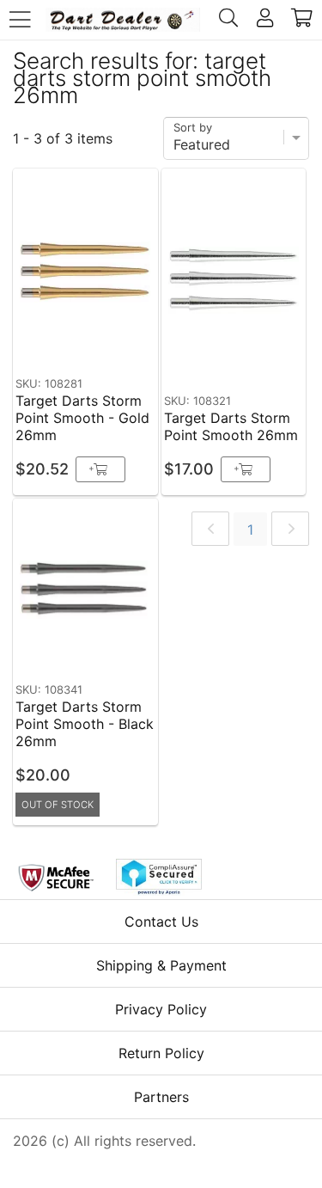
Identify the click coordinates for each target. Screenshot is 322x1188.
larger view (105, 342)
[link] (210, 528)
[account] (265, 19)
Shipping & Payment (161, 965)
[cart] (302, 19)
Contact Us (161, 921)
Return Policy (161, 1053)
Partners (161, 1096)
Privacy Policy (161, 1009)
